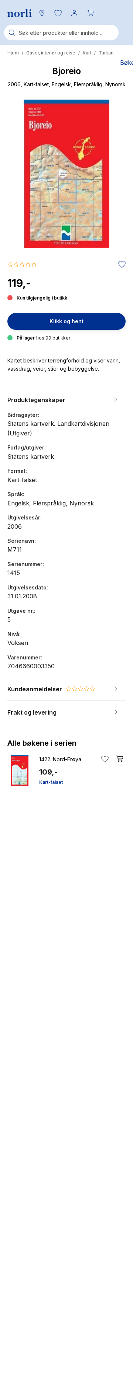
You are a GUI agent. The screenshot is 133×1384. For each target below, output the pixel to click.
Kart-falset (51, 782)
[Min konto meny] (74, 13)
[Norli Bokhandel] (19, 13)
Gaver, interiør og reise (50, 53)
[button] (58, 13)
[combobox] (61, 32)
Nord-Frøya (60, 759)
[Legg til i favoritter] (120, 265)
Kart (87, 53)
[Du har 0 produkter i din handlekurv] (90, 13)
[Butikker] (42, 13)
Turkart (106, 53)
